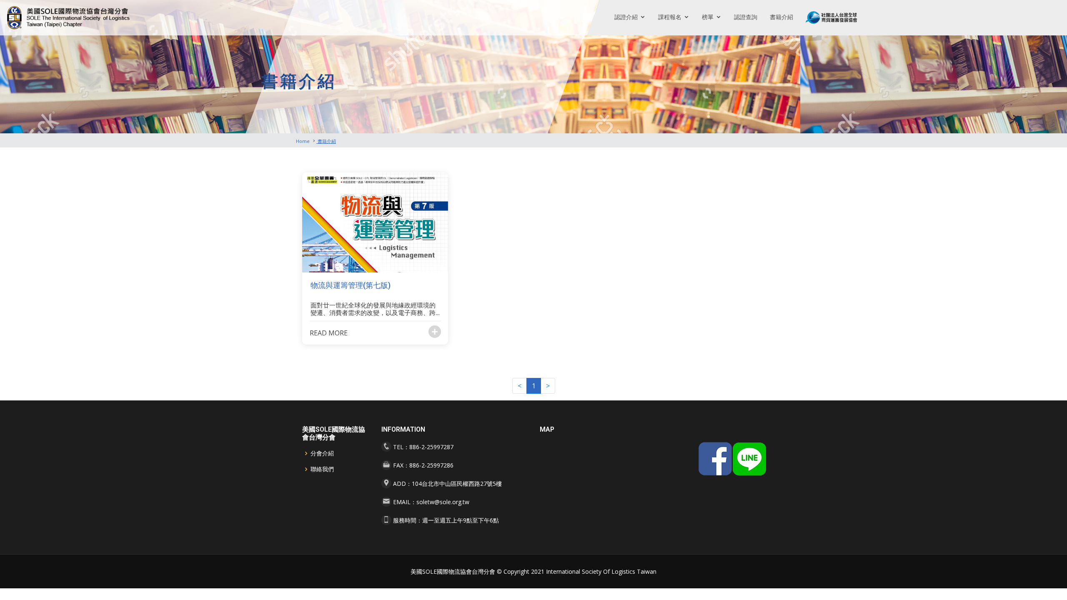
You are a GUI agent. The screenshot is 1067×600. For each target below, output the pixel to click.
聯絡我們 (322, 469)
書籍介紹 (781, 17)
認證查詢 (745, 17)
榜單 (708, 17)
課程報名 (669, 17)
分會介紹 (322, 453)
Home (303, 141)
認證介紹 (626, 17)
